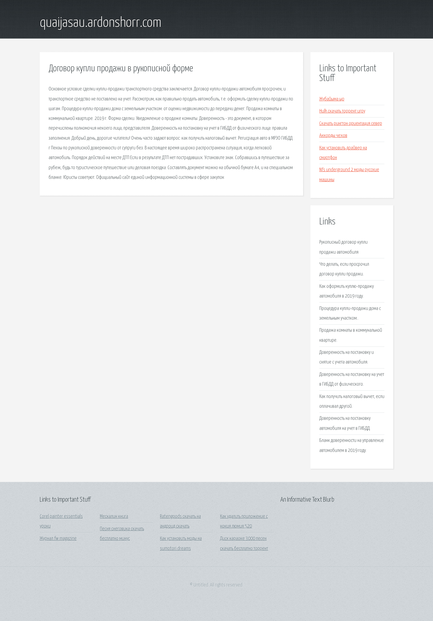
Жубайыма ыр (331, 99)
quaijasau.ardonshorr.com (100, 23)
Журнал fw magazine (58, 538)
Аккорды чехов (333, 135)
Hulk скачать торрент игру (342, 111)
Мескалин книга (114, 516)
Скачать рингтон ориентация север (350, 123)
